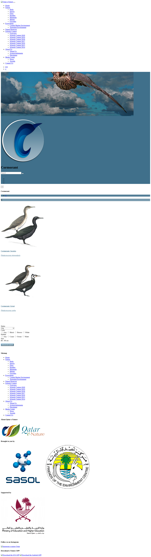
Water (26, 337)
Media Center (10, 57)
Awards (12, 61)
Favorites (13, 21)
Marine (12, 19)
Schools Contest (11, 31)
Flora (11, 13)
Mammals (13, 17)
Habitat (3, 334)
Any (5, 332)
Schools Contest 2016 (17, 43)
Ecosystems (9, 23)
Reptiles (12, 15)
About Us (8, 49)
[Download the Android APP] (30, 555)
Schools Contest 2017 (17, 41)
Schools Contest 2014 (17, 47)
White (27, 332)
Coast (11, 337)
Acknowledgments (16, 53)
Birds (11, 9)
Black (11, 332)
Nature (7, 7)
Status (3, 326)
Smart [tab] (7, 183)
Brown (19, 332)
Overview (13, 33)
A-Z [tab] (6, 179)
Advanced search (7, 345)
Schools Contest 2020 (17, 35)
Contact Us (9, 63)
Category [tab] (8, 181)
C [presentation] (6, 195)
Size (2, 339)
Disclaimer (13, 55)
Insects (12, 11)
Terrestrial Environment (18, 27)
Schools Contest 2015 (17, 45)
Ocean (19, 337)
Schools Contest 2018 (17, 39)
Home (7, 6)
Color (3, 330)
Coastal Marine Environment (20, 25)
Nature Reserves (11, 29)
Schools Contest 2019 (17, 37)
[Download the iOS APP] (10, 555)
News (12, 59)
